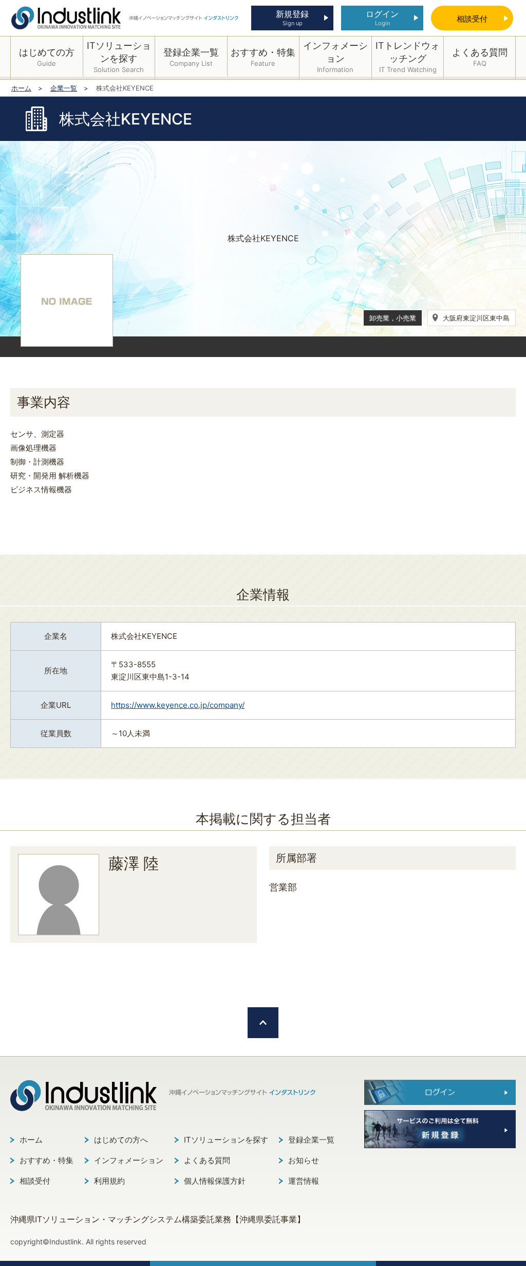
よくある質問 (207, 1160)
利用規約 (109, 1181)
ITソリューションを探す (226, 1140)
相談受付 (35, 1181)
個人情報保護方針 (215, 1181)
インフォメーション (128, 1160)
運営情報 (303, 1181)
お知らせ (303, 1160)
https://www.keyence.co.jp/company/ (178, 705)
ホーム (31, 1140)
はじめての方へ (121, 1140)
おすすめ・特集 (46, 1160)
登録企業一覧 (311, 1140)
